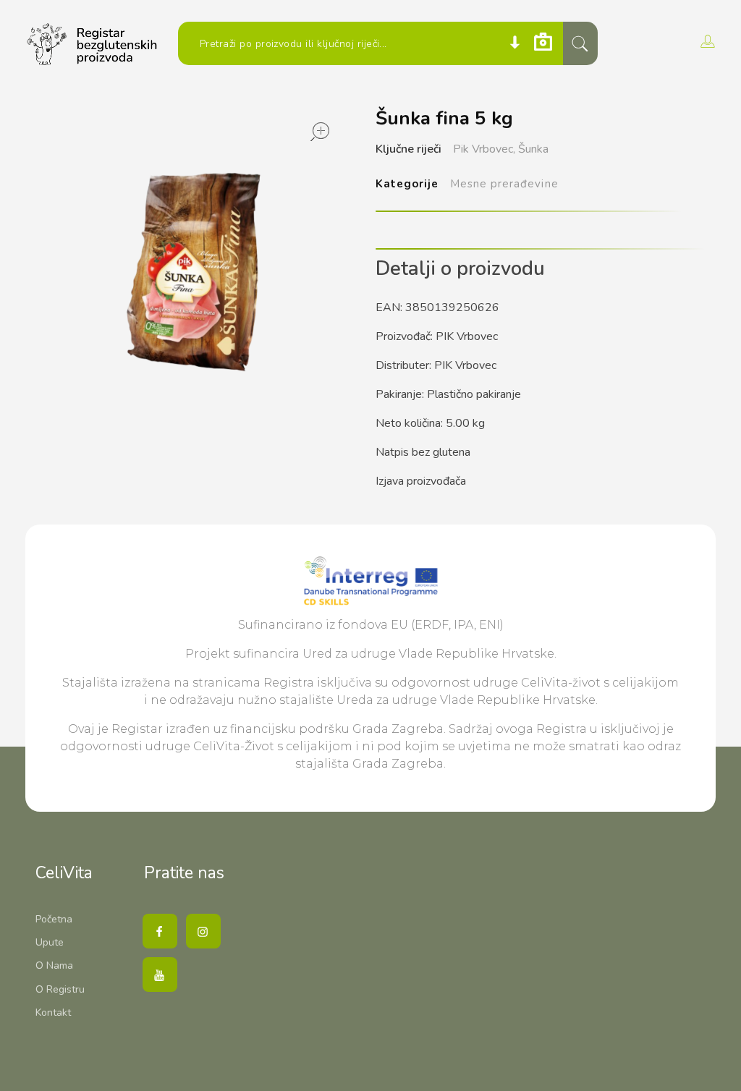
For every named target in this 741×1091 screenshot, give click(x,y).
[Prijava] (706, 41)
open (320, 131)
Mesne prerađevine (504, 184)
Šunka (533, 149)
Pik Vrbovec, (484, 149)
